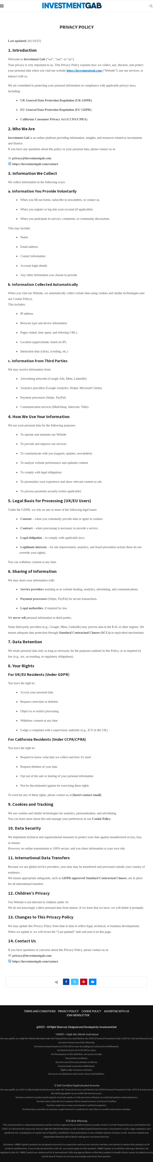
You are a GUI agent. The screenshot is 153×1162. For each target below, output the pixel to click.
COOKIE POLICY (91, 1011)
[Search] (151, 6)
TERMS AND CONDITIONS (40, 1011)
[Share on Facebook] (66, 982)
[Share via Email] (92, 982)
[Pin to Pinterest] (83, 982)
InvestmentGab (108, 1027)
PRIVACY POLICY (68, 1011)
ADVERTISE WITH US (116, 1011)
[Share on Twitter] (74, 982)
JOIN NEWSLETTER (77, 1015)
